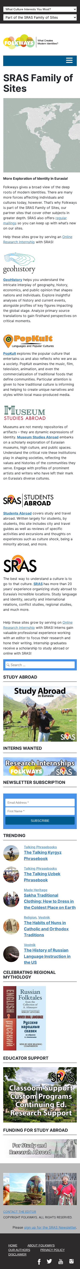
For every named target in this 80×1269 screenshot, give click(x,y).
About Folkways (41, 1245)
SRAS (38, 584)
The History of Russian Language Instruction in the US (47, 956)
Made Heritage (35, 890)
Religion (30, 917)
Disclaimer (17, 1254)
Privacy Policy (52, 1250)
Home (12, 1245)
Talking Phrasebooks (40, 847)
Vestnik (44, 917)
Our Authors (19, 1250)
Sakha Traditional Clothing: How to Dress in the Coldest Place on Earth (50, 901)
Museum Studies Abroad (37, 437)
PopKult (9, 353)
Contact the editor (19, 1211)
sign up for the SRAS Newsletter (50, 1227)
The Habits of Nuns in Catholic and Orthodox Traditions (46, 928)
